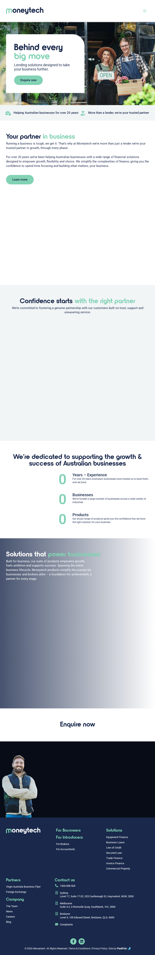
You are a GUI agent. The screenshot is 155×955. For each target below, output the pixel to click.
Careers (10, 916)
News (9, 911)
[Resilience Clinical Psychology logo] (23, 831)
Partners (13, 879)
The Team (12, 906)
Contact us (65, 879)
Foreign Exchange (16, 891)
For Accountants (65, 849)
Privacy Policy (99, 948)
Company (15, 899)
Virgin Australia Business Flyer (23, 886)
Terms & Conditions (79, 948)
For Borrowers (68, 830)
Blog (8, 921)
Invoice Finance (115, 863)
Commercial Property (118, 868)
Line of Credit (113, 847)
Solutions (114, 830)
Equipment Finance (117, 837)
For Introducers (69, 837)
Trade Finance (114, 858)
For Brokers (62, 843)
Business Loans (115, 842)
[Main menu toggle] (144, 11)
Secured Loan (114, 852)
